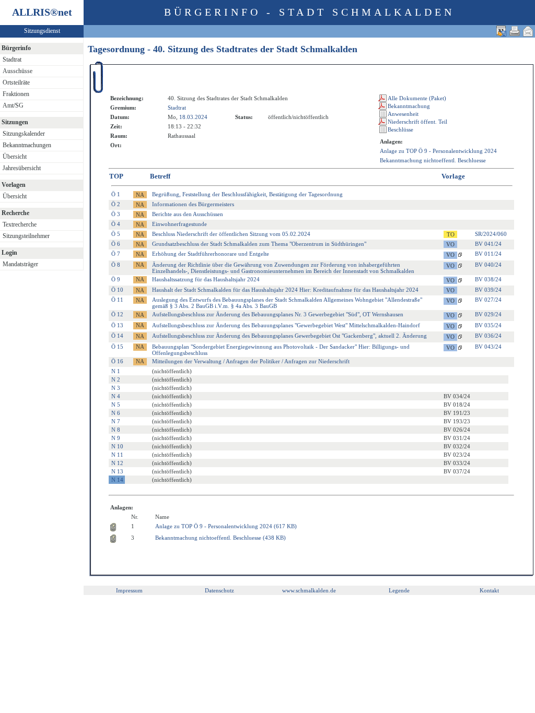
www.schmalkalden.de (309, 590)
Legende (399, 590)
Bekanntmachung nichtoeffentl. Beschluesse (433, 160)
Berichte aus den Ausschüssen (187, 214)
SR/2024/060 (491, 234)
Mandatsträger (20, 264)
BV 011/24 (488, 254)
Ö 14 (117, 335)
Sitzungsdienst (42, 30)
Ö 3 (115, 214)
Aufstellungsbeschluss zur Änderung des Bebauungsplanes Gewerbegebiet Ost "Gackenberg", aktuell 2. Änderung (289, 335)
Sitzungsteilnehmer (26, 236)
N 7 (115, 421)
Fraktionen (16, 94)
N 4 (115, 396)
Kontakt (489, 590)
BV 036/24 (488, 335)
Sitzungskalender (24, 133)
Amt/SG (13, 105)
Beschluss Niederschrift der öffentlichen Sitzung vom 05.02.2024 (231, 234)
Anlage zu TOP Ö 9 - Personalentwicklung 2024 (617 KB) (226, 526)
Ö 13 (117, 325)
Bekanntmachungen (27, 145)
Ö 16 (117, 361)
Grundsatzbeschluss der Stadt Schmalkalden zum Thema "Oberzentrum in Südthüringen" (259, 244)
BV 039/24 (488, 290)
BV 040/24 (488, 265)
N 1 (115, 371)
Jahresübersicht (22, 168)
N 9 (115, 438)
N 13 (117, 471)
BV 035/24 (488, 325)
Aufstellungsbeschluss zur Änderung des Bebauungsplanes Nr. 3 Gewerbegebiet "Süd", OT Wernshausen (277, 314)
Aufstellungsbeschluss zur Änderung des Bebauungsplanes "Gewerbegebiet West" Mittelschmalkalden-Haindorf (286, 325)
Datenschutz (219, 590)
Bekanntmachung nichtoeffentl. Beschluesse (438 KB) (220, 537)
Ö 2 (115, 204)
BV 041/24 (488, 244)
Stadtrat (12, 59)
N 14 (117, 480)
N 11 (117, 454)
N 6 (115, 413)
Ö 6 (115, 244)
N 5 (115, 404)
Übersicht (15, 156)
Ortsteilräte (16, 82)
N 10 (117, 446)
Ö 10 (117, 290)
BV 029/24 (488, 314)
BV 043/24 (488, 346)
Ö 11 (117, 299)
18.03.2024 (193, 117)
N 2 (115, 379)
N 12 (117, 463)
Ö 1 (115, 194)
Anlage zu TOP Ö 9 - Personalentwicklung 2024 (438, 151)
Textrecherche (20, 224)
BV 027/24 (488, 299)
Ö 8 (115, 265)
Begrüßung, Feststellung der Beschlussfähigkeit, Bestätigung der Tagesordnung (247, 194)
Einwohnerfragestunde (179, 224)
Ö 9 (115, 279)
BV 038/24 (488, 279)
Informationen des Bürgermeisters (193, 204)
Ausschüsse (17, 71)
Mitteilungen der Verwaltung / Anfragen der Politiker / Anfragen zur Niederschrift (251, 361)
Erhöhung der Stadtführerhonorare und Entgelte (210, 254)
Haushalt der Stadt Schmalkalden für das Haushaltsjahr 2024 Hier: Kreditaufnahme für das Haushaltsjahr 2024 (285, 290)
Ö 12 (117, 314)
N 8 (115, 429)
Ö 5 (115, 234)
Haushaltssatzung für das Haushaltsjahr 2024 (206, 279)
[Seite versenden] (528, 31)
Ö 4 (115, 224)
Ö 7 (115, 254)
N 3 (115, 388)
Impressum (129, 590)
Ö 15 (117, 346)
